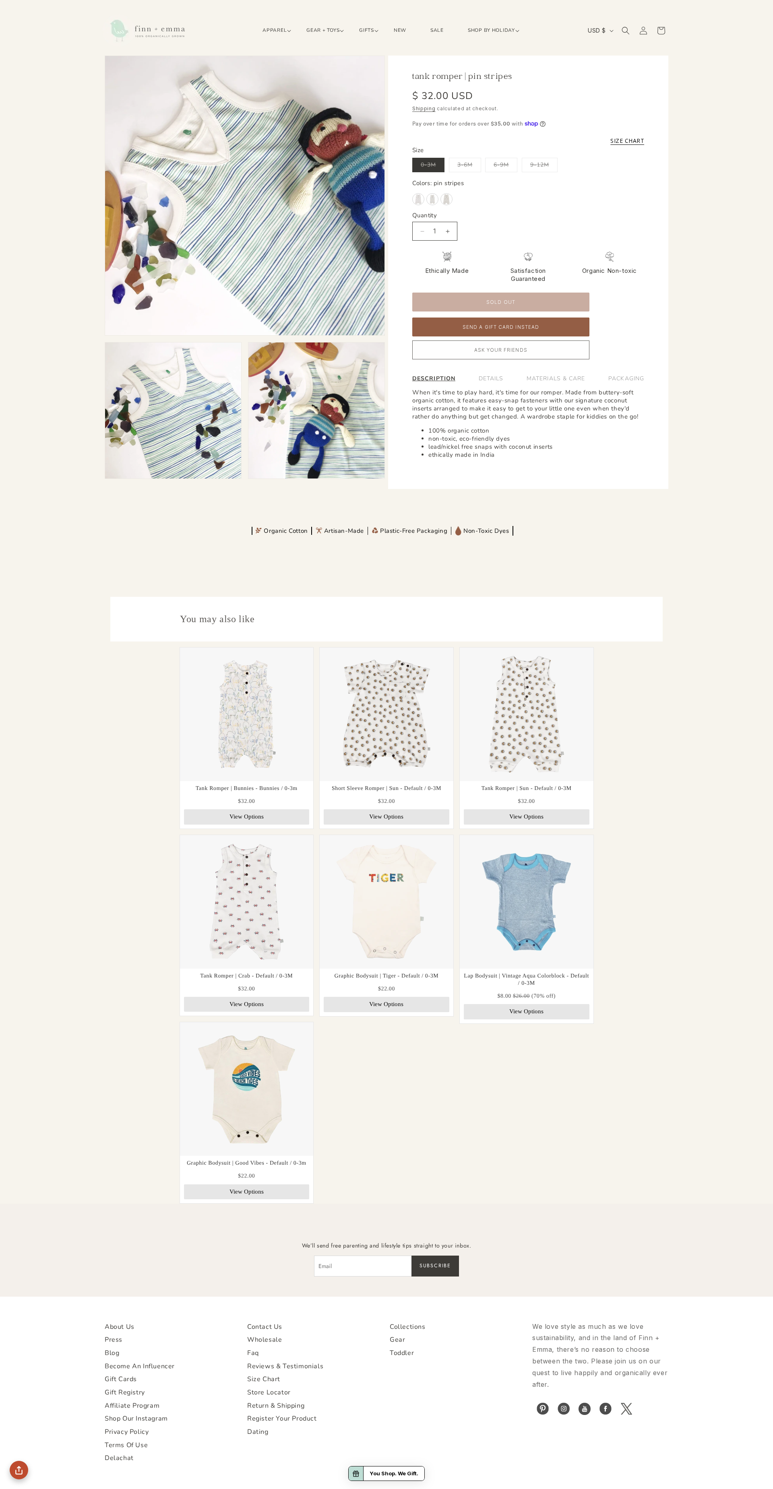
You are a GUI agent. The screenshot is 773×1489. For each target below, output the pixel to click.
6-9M (505, 166)
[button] (272, 30)
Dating (258, 1431)
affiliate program (132, 1405)
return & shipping (275, 1405)
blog (112, 1353)
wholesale (264, 1339)
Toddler (402, 1353)
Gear (397, 1339)
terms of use (126, 1445)
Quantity (424, 215)
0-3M (432, 166)
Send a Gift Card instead (501, 327)
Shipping (424, 108)
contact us (264, 1326)
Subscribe (435, 1265)
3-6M (469, 166)
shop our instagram (136, 1418)
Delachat (119, 1458)
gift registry (125, 1392)
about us (119, 1326)
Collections (408, 1326)
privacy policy (127, 1431)
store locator (269, 1392)
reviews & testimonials (285, 1366)
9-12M (544, 166)
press (113, 1339)
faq (253, 1353)
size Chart (263, 1379)
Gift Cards (121, 1379)
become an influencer (140, 1366)
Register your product (282, 1418)
